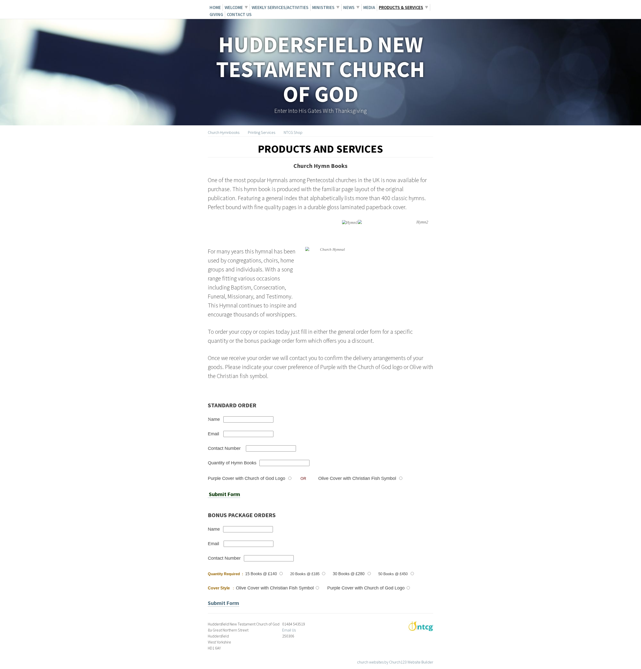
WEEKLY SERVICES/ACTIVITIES (280, 7)
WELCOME (234, 7)
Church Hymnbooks (223, 132)
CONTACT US (239, 14)
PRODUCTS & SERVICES (401, 7)
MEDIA (369, 7)
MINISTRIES (323, 7)
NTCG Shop (293, 132)
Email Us (289, 629)
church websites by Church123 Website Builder (395, 661)
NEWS (349, 7)
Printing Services (261, 132)
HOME (215, 7)
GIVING (216, 14)
